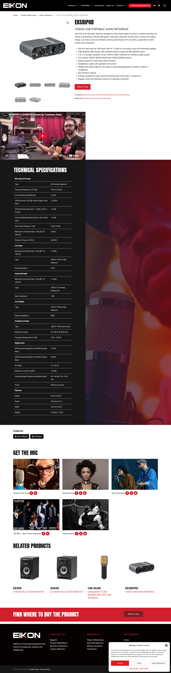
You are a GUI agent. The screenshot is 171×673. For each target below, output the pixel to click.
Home (15, 15)
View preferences (158, 663)
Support (53, 640)
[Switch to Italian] (159, 6)
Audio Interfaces (45, 15)
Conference (92, 649)
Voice (127, 640)
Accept (120, 663)
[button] (166, 645)
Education (87, 98)
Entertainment (97, 98)
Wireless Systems (95, 646)
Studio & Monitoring (28, 15)
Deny (139, 663)
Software (38, 436)
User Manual (22, 436)
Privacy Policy (143, 668)
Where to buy (82, 87)
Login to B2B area (57, 649)
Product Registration (59, 643)
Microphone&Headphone (105, 95)
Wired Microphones (95, 643)
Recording (107, 98)
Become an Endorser (59, 646)
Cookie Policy (133, 668)
